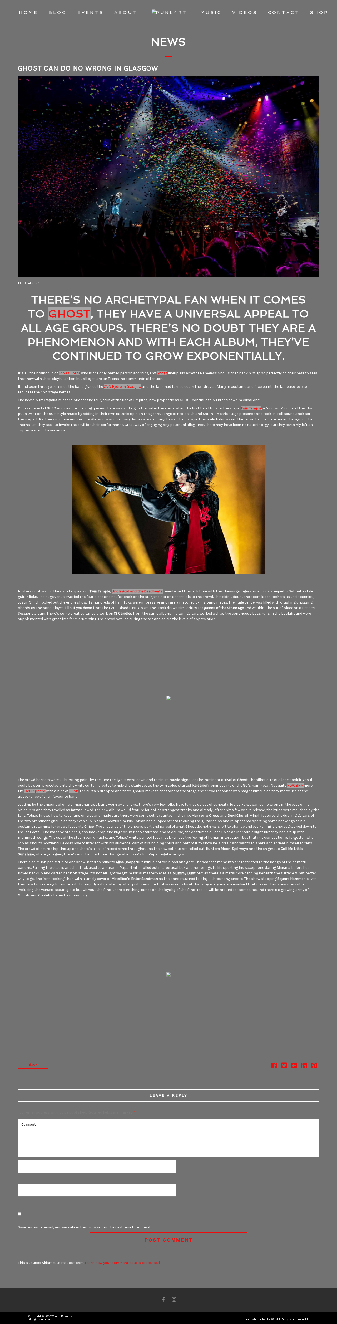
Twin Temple (251, 408)
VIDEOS (244, 12)
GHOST (69, 313)
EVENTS (90, 12)
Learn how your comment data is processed (122, 1263)
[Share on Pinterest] (314, 1067)
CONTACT (283, 12)
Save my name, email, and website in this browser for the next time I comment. (84, 1227)
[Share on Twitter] (284, 1067)
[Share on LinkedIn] (304, 1067)
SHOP (319, 12)
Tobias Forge (69, 373)
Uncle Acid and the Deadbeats (137, 591)
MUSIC (211, 12)
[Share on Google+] (294, 1067)
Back (33, 1064)
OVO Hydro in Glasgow (122, 386)
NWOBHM (295, 785)
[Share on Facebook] (274, 1067)
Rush (73, 791)
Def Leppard (35, 791)
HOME (28, 12)
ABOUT (125, 12)
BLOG (58, 12)
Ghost (162, 373)
